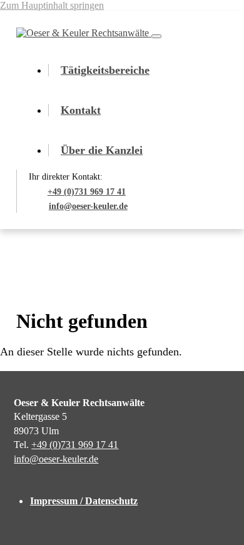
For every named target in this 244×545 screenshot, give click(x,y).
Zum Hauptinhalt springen (52, 5)
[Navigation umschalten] (156, 36)
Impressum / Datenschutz (84, 501)
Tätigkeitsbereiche (105, 70)
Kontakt (81, 110)
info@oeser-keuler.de (56, 459)
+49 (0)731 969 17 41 (74, 444)
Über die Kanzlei (102, 150)
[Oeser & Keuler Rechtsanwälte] (83, 33)
